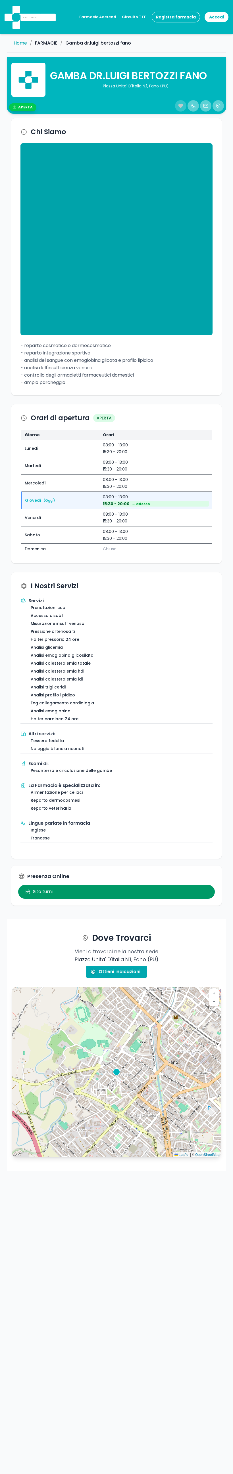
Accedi (216, 17)
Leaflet (183, 1154)
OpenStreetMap (207, 1154)
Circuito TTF (134, 17)
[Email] (205, 106)
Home (20, 43)
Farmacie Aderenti (97, 17)
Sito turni (43, 891)
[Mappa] (218, 106)
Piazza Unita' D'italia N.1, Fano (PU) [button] (136, 86)
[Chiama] (193, 106)
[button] (16, 10)
